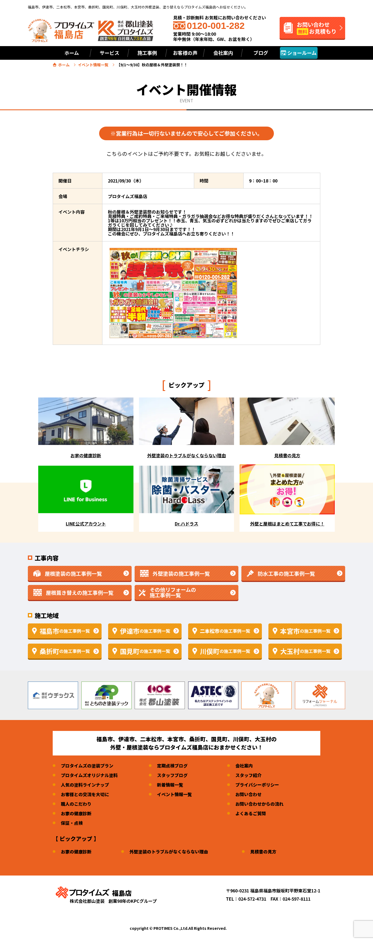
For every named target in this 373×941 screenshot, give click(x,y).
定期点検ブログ (172, 765)
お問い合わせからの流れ (259, 803)
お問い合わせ (248, 794)
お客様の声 (185, 52)
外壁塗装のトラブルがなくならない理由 (168, 851)
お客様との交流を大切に (85, 794)
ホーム (71, 52)
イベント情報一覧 (93, 65)
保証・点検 (72, 823)
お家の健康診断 (76, 813)
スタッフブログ (172, 775)
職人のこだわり (76, 803)
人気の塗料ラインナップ (85, 784)
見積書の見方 (263, 851)
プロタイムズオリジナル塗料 (89, 775)
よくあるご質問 (250, 813)
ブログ (260, 52)
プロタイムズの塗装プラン (87, 765)
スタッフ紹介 (248, 775)
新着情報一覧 (170, 784)
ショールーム (301, 52)
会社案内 (244, 765)
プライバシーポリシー (257, 784)
